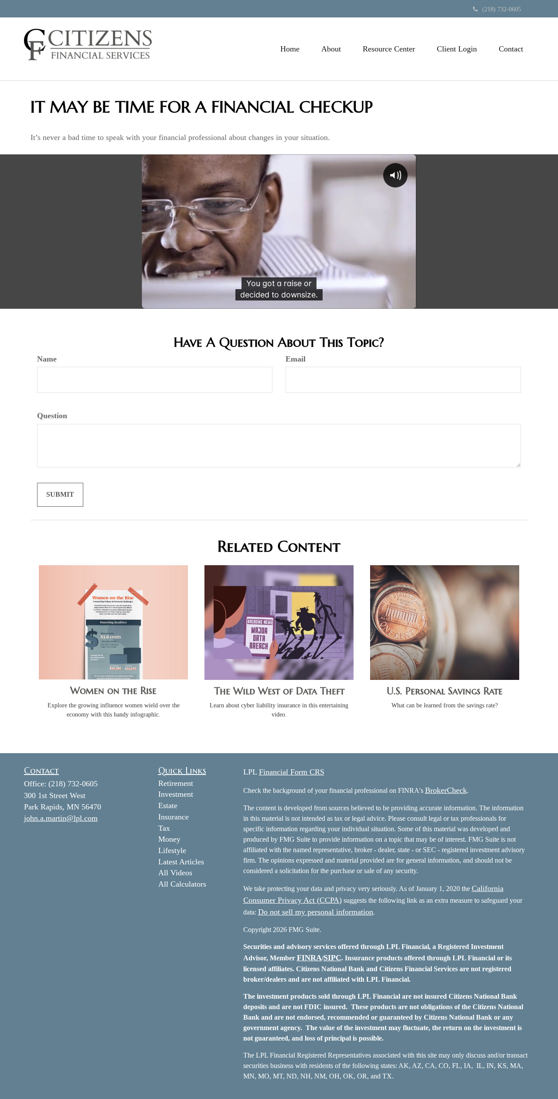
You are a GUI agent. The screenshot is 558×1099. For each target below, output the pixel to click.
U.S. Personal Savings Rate (445, 691)
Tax (164, 828)
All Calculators (182, 884)
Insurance (173, 816)
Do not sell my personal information (315, 912)
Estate (167, 805)
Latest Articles (181, 861)
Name (47, 359)
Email (296, 359)
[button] (331, 49)
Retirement (175, 783)
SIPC (332, 957)
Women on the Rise (113, 690)
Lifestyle (172, 850)
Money (169, 839)
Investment (175, 794)
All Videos (175, 872)
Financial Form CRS (291, 772)
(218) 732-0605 (501, 9)
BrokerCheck (446, 790)
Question (52, 415)
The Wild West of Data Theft (279, 691)
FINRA (309, 957)
